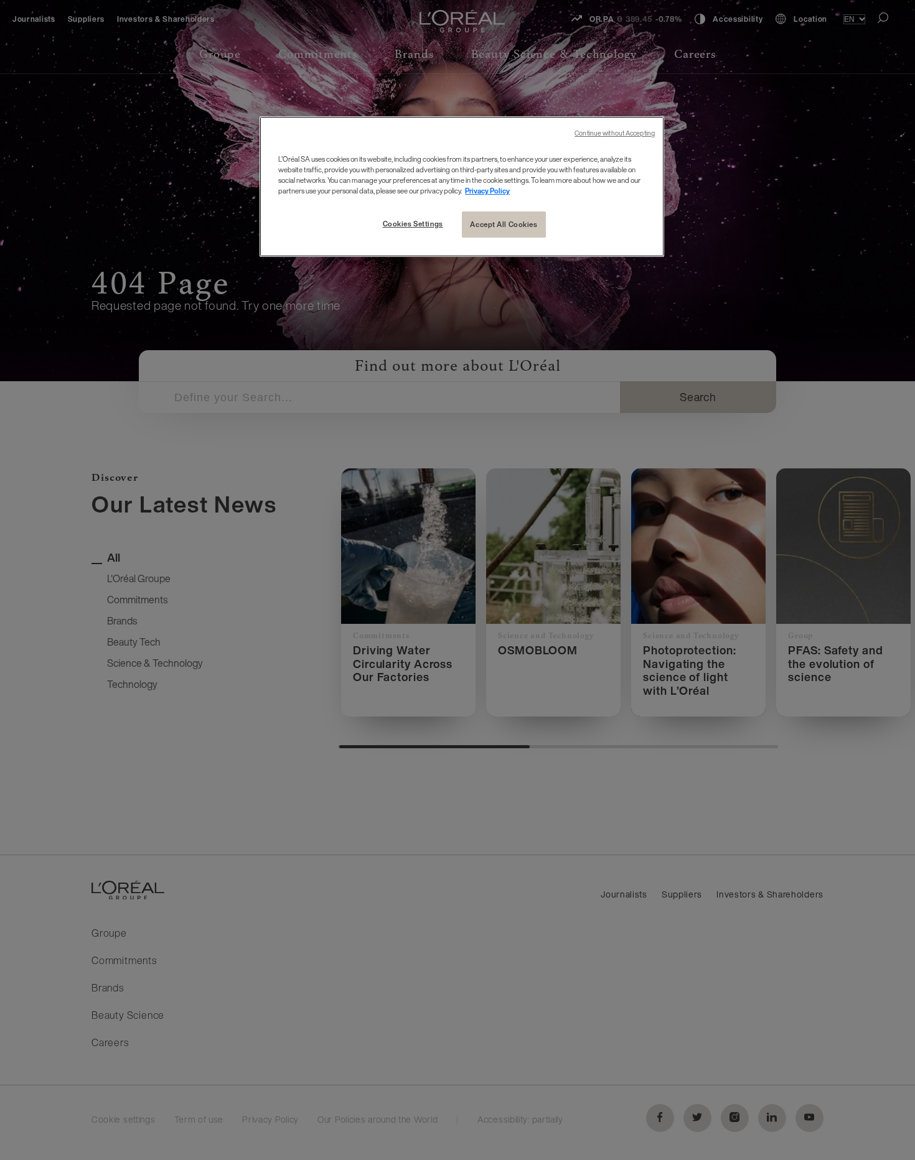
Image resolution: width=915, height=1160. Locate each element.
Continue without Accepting (615, 133)
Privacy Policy (487, 190)
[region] (462, 186)
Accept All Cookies (503, 224)
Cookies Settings (413, 223)
